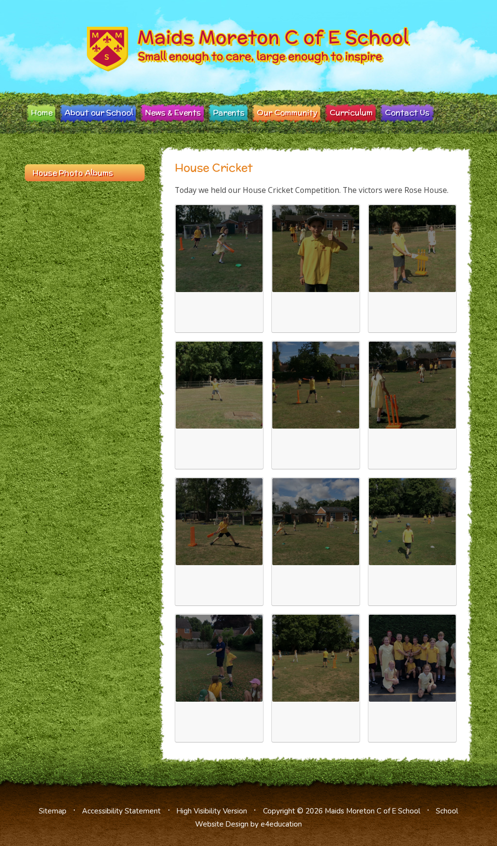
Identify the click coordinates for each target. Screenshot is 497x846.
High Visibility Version (212, 811)
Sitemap (52, 811)
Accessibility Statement (121, 811)
